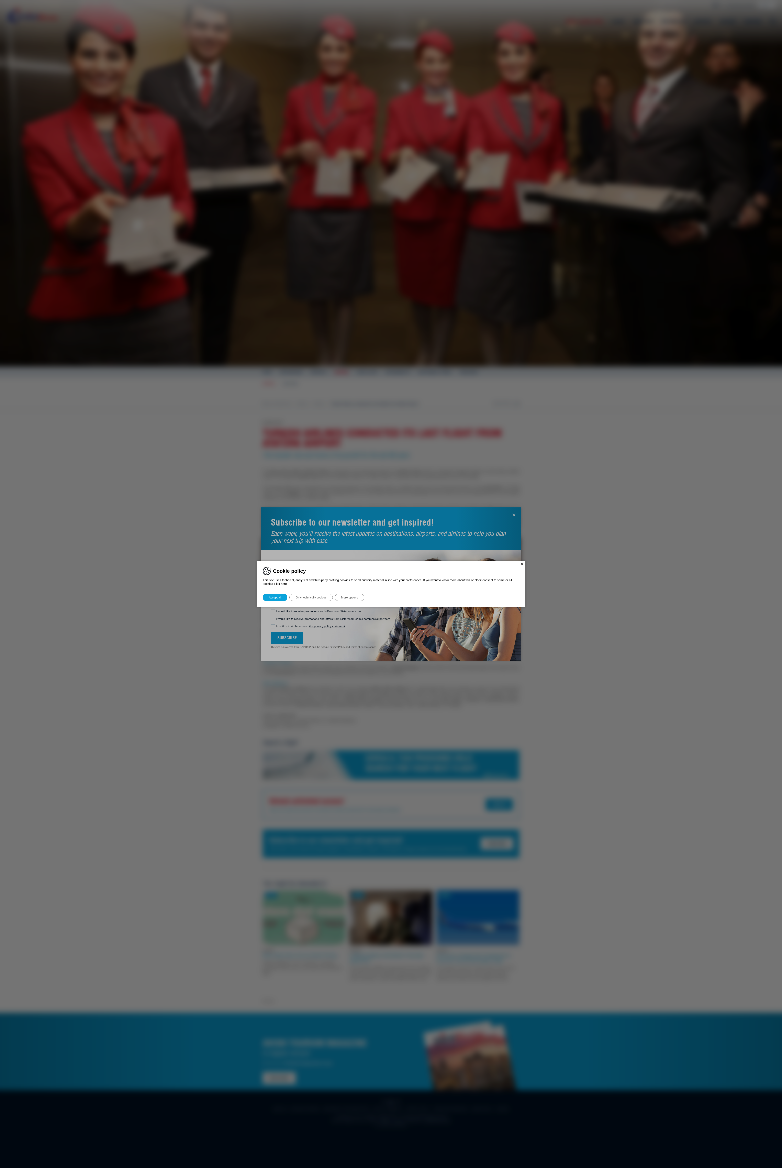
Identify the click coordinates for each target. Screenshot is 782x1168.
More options (349, 597)
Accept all (275, 597)
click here (280, 583)
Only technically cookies (311, 597)
